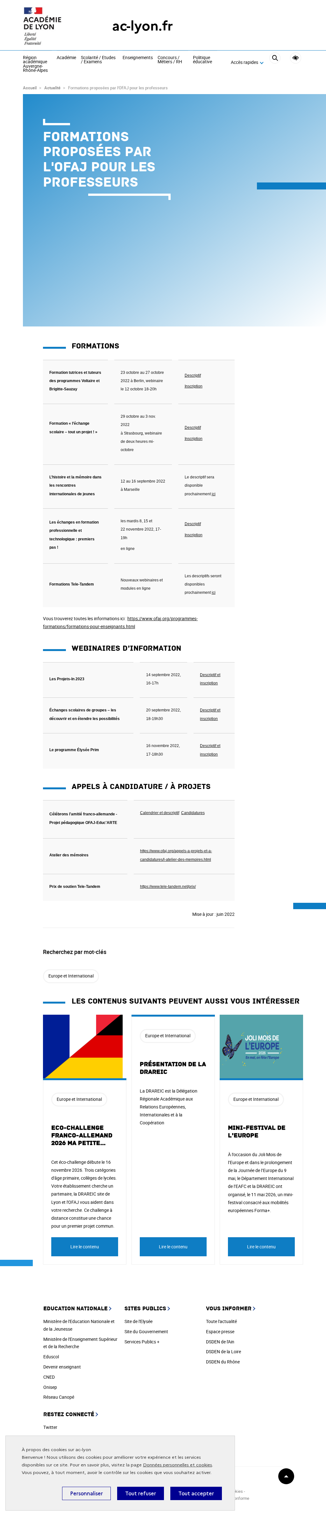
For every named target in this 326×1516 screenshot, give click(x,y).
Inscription (193, 535)
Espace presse (220, 1331)
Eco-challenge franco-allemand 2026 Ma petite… (81, 1135)
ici (214, 592)
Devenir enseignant (62, 1367)
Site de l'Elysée (138, 1321)
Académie (66, 58)
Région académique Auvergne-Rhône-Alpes (35, 64)
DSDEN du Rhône (223, 1362)
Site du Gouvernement (146, 1331)
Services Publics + (141, 1342)
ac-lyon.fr (142, 26)
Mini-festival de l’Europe (257, 1131)
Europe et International (71, 976)
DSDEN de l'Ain (220, 1342)
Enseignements (138, 58)
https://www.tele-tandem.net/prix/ (168, 886)
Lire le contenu (84, 1247)
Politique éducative (202, 60)
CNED (49, 1377)
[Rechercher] (274, 62)
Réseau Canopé (58, 1397)
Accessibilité (295, 58)
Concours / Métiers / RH (170, 60)
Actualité (52, 88)
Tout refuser (140, 1493)
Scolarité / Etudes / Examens (98, 60)
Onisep (50, 1387)
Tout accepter (196, 1493)
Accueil (30, 88)
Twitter (50, 1427)
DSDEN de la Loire (223, 1351)
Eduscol (51, 1357)
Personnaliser (86, 1493)
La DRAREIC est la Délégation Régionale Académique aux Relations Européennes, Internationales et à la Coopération (168, 1107)
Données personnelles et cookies (177, 1465)
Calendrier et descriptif (159, 813)
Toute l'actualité (221, 1321)
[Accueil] (55, 25)
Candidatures (193, 813)
